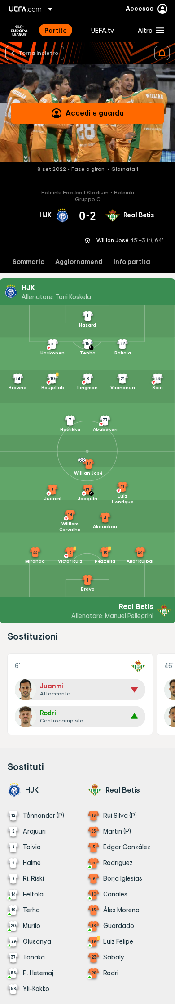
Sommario (28, 262)
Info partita (132, 262)
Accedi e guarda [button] (95, 113)
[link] (56, 30)
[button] (149, 30)
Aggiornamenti (79, 262)
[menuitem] (60, 30)
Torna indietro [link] (38, 52)
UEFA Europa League (19, 30)
